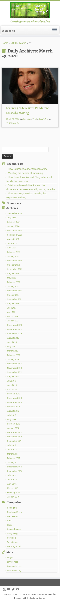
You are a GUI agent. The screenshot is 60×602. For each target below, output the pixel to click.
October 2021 (13, 295)
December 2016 (14, 467)
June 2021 (12, 308)
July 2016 (11, 475)
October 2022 (13, 265)
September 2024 (14, 213)
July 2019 (11, 381)
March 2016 (12, 488)
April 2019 (11, 389)
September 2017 (14, 441)
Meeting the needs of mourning (25, 173)
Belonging (26, 119)
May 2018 (11, 419)
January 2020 (13, 359)
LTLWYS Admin (12, 123)
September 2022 (14, 269)
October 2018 (13, 406)
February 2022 (13, 282)
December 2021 (14, 290)
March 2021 (12, 316)
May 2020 (11, 346)
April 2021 (11, 312)
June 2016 (12, 479)
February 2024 (13, 222)
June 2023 (12, 243)
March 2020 (12, 351)
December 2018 (14, 398)
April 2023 (11, 248)
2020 (14, 43)
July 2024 (11, 217)
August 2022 (13, 273)
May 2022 (11, 278)
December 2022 (14, 260)
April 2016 (11, 484)
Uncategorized (14, 546)
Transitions (12, 542)
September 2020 (14, 333)
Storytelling (43, 119)
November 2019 (14, 368)
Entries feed (12, 562)
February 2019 (13, 394)
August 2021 (13, 303)
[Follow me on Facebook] (14, 30)
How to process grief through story (27, 169)
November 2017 (14, 436)
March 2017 (12, 454)
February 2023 (13, 252)
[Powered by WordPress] (54, 594)
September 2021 (14, 299)
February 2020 (13, 355)
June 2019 (12, 385)
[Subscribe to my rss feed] (3, 30)
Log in (10, 557)
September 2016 (14, 471)
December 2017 (14, 432)
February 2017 (13, 458)
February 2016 (13, 492)
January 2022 (13, 286)
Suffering (11, 538)
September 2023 (14, 235)
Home (5, 43)
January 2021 (13, 321)
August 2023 (13, 239)
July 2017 (11, 445)
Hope (9, 525)
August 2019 (13, 376)
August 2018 (13, 411)
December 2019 (14, 363)
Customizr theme (37, 598)
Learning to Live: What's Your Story (26, 594)
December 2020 (14, 325)
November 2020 (14, 329)
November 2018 (14, 402)
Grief (35, 119)
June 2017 (12, 449)
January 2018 (13, 428)
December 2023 (14, 230)
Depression (12, 516)
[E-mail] (7, 30)
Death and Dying (14, 512)
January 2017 (13, 462)
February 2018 (13, 424)
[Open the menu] (54, 29)
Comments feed (14, 566)
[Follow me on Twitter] (10, 30)
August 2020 (13, 338)
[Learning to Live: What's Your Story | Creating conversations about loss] (30, 10)
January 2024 (13, 226)
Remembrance (14, 529)
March (22, 43)
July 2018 (11, 415)
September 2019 (14, 372)
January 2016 (13, 497)
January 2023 (13, 256)
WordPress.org (14, 570)
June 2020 (12, 342)
